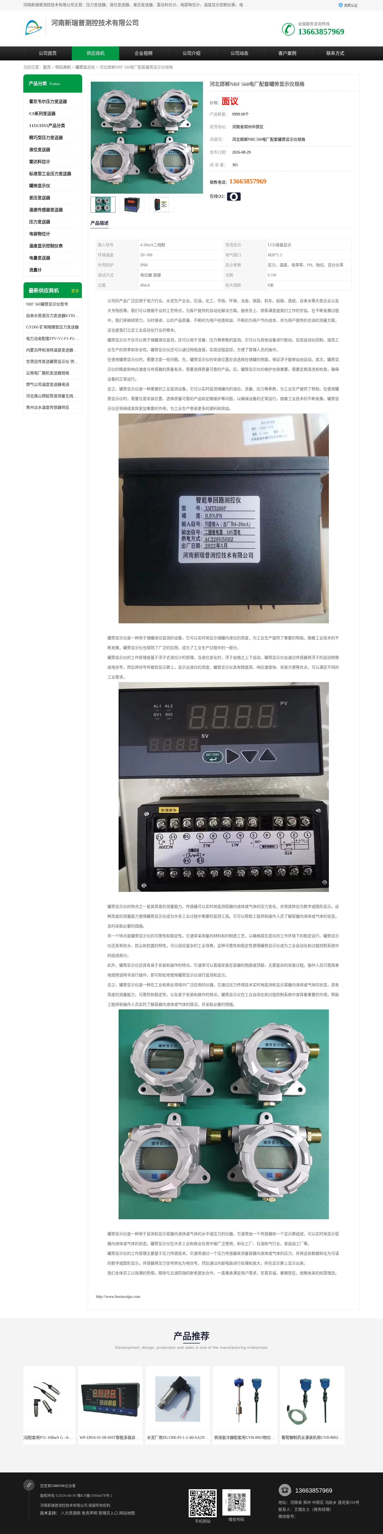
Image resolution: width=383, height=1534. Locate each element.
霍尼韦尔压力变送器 (48, 101)
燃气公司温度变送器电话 (47, 384)
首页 (47, 67)
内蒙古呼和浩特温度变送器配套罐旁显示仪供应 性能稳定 (52, 350)
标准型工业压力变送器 (50, 174)
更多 (75, 291)
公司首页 (48, 53)
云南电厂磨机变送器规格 (47, 373)
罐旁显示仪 (85, 67)
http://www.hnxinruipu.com (118, 1297)
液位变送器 (39, 149)
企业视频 (144, 53)
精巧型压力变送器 (46, 137)
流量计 (35, 270)
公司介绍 (191, 53)
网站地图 (127, 1513)
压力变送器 (39, 222)
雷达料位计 (39, 161)
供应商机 (96, 53)
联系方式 (335, 53)
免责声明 (89, 1513)
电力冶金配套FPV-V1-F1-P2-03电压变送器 (52, 339)
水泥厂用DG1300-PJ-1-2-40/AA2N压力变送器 (100, 1438)
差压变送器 (39, 198)
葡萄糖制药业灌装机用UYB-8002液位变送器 (234, 1438)
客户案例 (287, 53)
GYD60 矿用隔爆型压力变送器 (52, 327)
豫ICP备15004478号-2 (94, 1495)
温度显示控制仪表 (46, 246)
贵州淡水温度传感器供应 (47, 407)
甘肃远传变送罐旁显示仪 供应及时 (52, 362)
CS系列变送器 (42, 113)
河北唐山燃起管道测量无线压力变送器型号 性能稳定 (52, 396)
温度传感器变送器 (46, 210)
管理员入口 (108, 1513)
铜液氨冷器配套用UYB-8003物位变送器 (163, 1438)
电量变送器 (39, 258)
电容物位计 (39, 234)
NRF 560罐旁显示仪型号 (47, 304)
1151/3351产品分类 (47, 125)
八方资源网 (70, 1513)
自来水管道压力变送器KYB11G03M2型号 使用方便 (52, 316)
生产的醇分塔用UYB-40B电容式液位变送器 (300, 1438)
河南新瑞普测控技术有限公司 (63, 1505)
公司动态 (239, 53)
